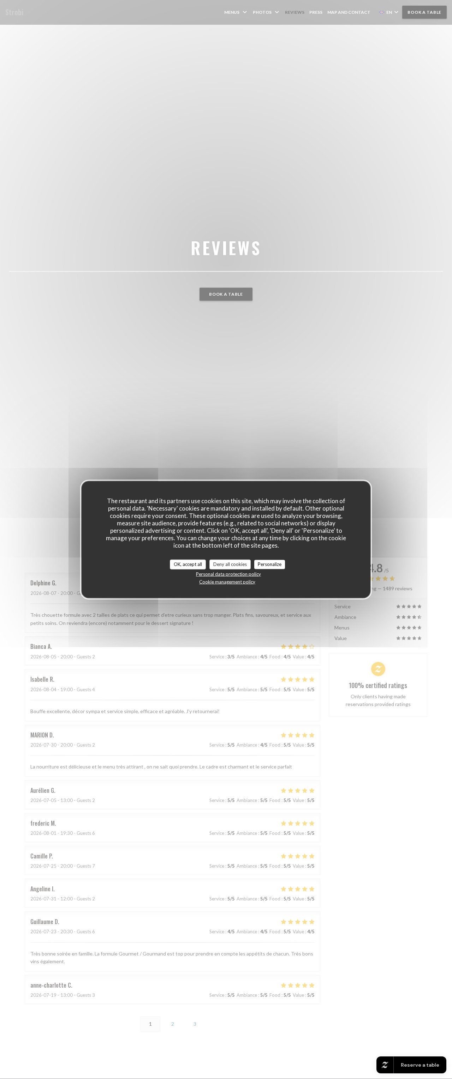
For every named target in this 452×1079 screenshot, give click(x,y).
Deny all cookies (230, 564)
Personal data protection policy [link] (228, 574)
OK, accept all (188, 564)
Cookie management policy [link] (227, 581)
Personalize (269, 564)
